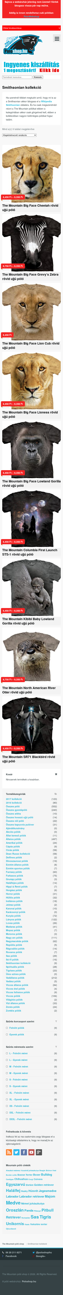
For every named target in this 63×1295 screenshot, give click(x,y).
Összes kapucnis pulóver (20, 824)
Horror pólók (13, 893)
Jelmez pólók (13, 904)
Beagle (42, 1170)
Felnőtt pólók (16, 1027)
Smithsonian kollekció (18, 963)
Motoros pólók (14, 933)
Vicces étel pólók (15, 988)
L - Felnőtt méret (18, 1053)
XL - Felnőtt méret (19, 1092)
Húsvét (33, 1191)
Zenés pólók (13, 1006)
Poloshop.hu (29, 1281)
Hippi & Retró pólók (17, 886)
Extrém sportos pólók (18, 868)
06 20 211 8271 (14, 1252)
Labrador (12, 1196)
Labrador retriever (31, 1196)
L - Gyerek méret (18, 1059)
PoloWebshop (31, 16)
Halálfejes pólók (15, 882)
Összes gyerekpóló (16, 809)
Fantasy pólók (14, 871)
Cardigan (10, 1179)
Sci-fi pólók (12, 959)
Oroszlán (15, 1210)
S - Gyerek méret (18, 1086)
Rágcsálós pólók (15, 948)
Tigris (45, 1217)
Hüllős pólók (13, 897)
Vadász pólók (13, 981)
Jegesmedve (47, 1191)
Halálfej (13, 1190)
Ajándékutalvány (15, 828)
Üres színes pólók (16, 974)
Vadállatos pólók (15, 977)
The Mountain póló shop (13, 1243)
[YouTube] (31, 1153)
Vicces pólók (13, 996)
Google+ (40, 1256)
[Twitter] (16, 1153)
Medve (13, 1202)
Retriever (13, 1217)
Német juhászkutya (32, 1203)
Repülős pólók (14, 944)
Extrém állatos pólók (17, 864)
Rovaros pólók (14, 952)
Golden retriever (44, 1185)
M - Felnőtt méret (18, 1066)
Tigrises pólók (14, 970)
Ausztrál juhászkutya (30, 1170)
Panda (28, 1210)
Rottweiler (25, 1218)
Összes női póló (15, 820)
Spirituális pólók (15, 966)
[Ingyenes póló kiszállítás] (31, 71)
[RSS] (9, 1153)
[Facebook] (24, 1153)
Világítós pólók (14, 999)
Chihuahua (21, 1179)
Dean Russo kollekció (18, 853)
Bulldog (46, 1174)
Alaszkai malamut (13, 1170)
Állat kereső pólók (16, 835)
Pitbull (48, 1210)
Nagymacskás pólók (17, 941)
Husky (24, 1191)
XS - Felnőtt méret (19, 1106)
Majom (50, 1196)
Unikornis (15, 1223)
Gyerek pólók (16, 1034)
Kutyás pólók (13, 915)
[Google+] (39, 1153)
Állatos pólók (13, 839)
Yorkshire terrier (38, 1224)
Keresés (38, 77)
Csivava (38, 1179)
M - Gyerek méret (18, 1073)
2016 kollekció (14, 802)
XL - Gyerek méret (19, 1099)
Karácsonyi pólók (15, 912)
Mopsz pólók (13, 930)
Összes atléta (13, 813)
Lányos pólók (13, 919)
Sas (35, 1216)
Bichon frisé (51, 1170)
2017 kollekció (14, 799)
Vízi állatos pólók (15, 1003)
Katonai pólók (13, 908)
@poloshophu (44, 1252)
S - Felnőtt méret (18, 1079)
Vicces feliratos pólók (18, 992)
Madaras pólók (14, 926)
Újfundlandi (11, 1229)
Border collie (11, 1175)
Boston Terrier (24, 1174)
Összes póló (13, 806)
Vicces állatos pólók (17, 985)
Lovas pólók (13, 923)
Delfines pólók (14, 857)
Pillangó (37, 1211)
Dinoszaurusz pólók (17, 861)
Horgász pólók (14, 890)
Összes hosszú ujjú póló (19, 817)
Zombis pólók (13, 1010)
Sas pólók (11, 955)
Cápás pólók (13, 846)
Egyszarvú (15, 1184)
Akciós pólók (13, 831)
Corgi (30, 1179)
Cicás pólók (12, 850)
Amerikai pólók (14, 842)
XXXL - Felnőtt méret (20, 1119)
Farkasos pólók (14, 875)
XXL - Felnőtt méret (20, 1112)
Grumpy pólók (14, 879)
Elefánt (29, 1184)
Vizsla (27, 1224)
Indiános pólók (14, 901)
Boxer (36, 1174)
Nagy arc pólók (14, 937)
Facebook (11, 1256)
